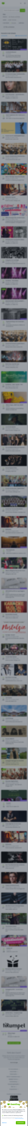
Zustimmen (20, 1123)
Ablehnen (4, 1122)
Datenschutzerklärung (19, 1118)
